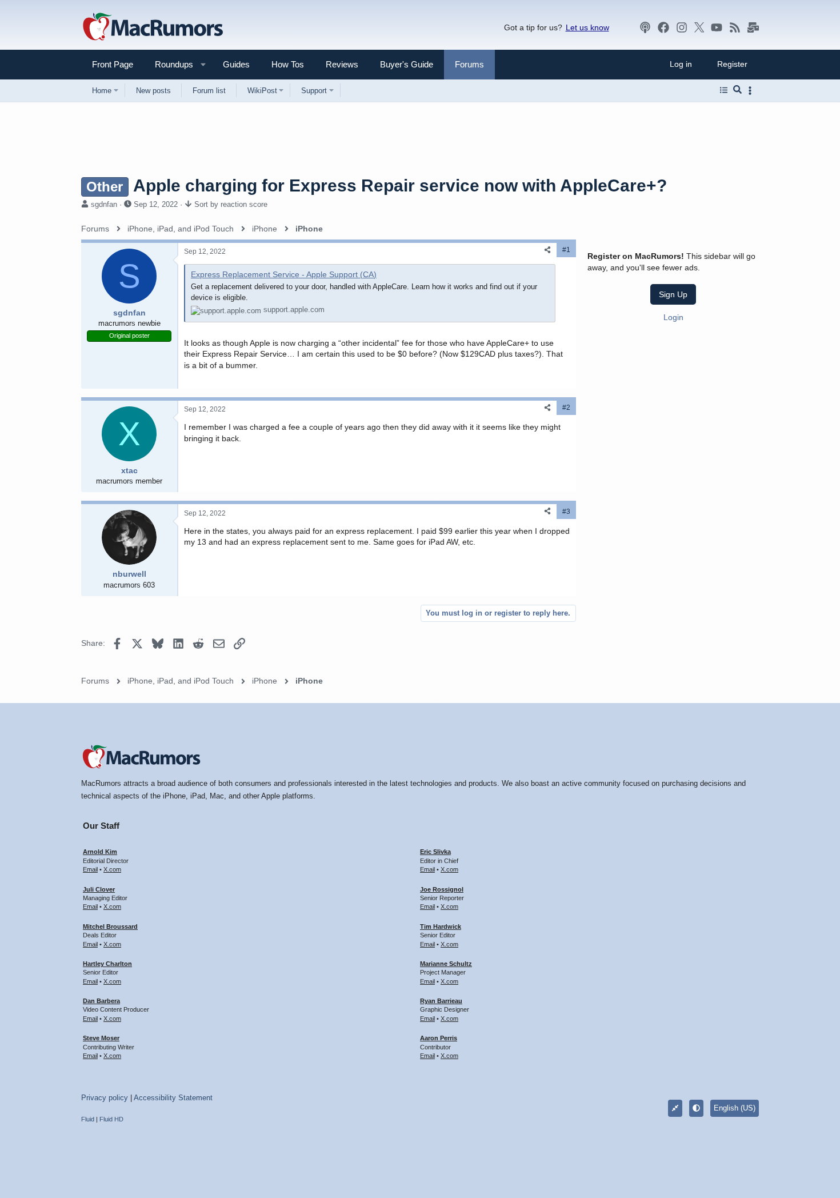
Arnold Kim (100, 851)
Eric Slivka (435, 851)
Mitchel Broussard (110, 926)
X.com (112, 869)
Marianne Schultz (446, 963)
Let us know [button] (587, 27)
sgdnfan (104, 204)
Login (673, 316)
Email (90, 869)
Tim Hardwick (440, 926)
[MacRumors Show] (645, 27)
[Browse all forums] (724, 90)
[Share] (547, 250)
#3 (566, 512)
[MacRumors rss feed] (735, 27)
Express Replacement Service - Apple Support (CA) (284, 274)
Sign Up (673, 294)
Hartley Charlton (107, 963)
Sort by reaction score (230, 204)
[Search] (737, 90)
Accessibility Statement (173, 1097)
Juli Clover (99, 889)
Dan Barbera (101, 1000)
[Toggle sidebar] (752, 90)
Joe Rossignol (441, 889)
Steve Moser (101, 1038)
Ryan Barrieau (441, 1000)
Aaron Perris (438, 1038)
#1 (566, 250)
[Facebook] (663, 27)
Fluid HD (111, 1119)
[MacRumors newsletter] (753, 27)
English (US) (734, 1108)
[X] (699, 27)
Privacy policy (104, 1097)
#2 (566, 408)
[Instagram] (681, 27)
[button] (169, 64)
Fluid (87, 1119)
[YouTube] (716, 27)
